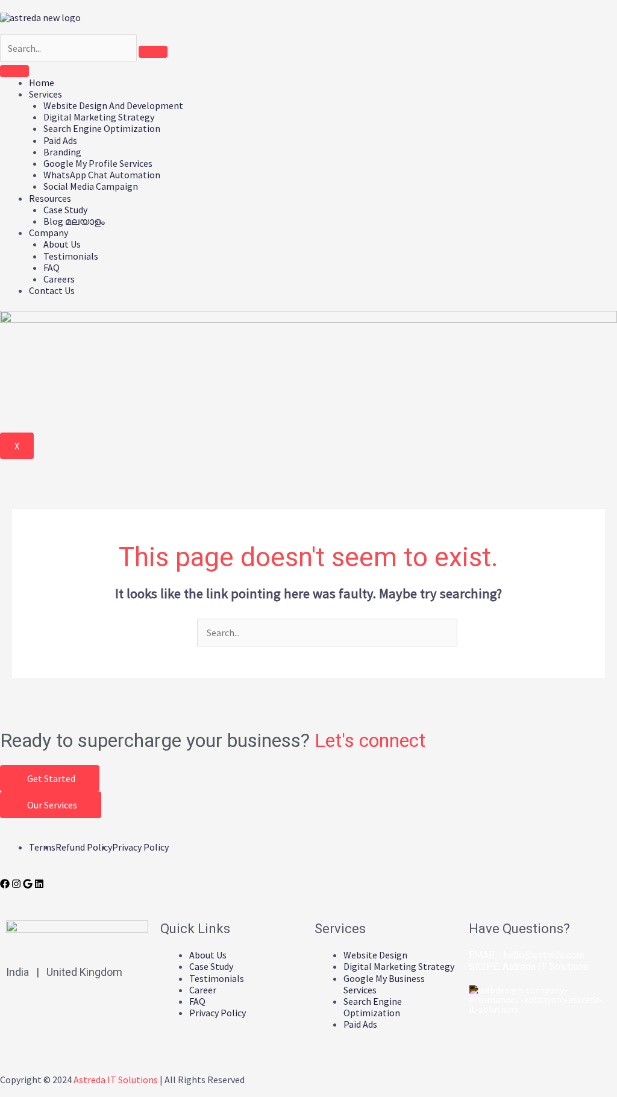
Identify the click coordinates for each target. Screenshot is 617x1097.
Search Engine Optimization (101, 128)
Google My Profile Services (97, 163)
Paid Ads (60, 140)
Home (41, 83)
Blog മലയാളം (74, 221)
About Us (62, 244)
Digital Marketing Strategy (98, 117)
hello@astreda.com (544, 955)
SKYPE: (529, 966)
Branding (62, 152)
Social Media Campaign (90, 186)
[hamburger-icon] (14, 71)
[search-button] (153, 52)
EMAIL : (526, 955)
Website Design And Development (113, 105)
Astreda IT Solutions (546, 966)
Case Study (65, 210)
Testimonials (70, 256)
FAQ (51, 267)
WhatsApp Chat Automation (101, 175)
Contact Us (52, 290)
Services (45, 94)
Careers (59, 279)
